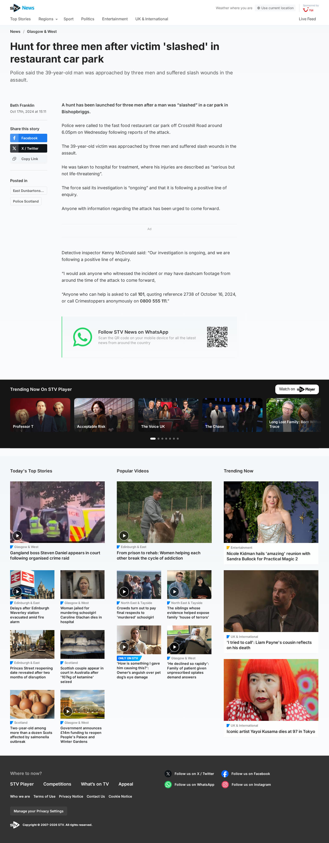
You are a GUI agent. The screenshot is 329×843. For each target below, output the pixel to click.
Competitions (57, 784)
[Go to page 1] (153, 439)
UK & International (151, 18)
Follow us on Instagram (251, 784)
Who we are (20, 796)
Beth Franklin (22, 105)
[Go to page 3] (162, 439)
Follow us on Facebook (250, 774)
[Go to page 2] (158, 439)
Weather (222, 8)
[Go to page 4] (166, 439)
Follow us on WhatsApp (194, 784)
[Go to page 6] (174, 439)
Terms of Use (44, 796)
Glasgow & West (42, 31)
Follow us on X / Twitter (194, 774)
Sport (68, 18)
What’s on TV (95, 784)
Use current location (277, 8)
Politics (87, 18)
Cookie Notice (120, 796)
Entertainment (115, 18)
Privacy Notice (71, 796)
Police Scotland (26, 201)
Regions (46, 18)
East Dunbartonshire (30, 191)
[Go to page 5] (170, 439)
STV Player (22, 784)
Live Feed (307, 18)
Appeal (125, 784)
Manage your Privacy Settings (39, 811)
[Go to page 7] (178, 439)
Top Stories (20, 18)
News (15, 31)
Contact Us (96, 796)
